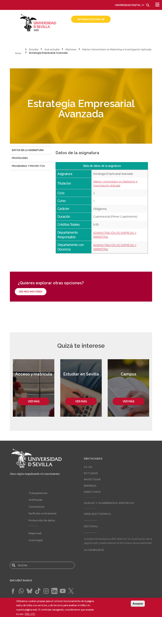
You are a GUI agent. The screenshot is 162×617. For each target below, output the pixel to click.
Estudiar (91, 473)
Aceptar (138, 603)
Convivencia (36, 506)
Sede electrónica (97, 513)
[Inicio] (38, 22)
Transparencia (38, 493)
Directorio (92, 491)
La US (88, 466)
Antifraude (35, 499)
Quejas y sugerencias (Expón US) (109, 502)
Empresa (90, 485)
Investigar (92, 479)
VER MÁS (34, 401)
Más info (30, 614)
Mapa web (35, 533)
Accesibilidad (94, 550)
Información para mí (90, 19)
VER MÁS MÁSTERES (30, 291)
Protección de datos (42, 520)
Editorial (91, 526)
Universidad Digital (128, 5)
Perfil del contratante (43, 513)
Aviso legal (36, 540)
